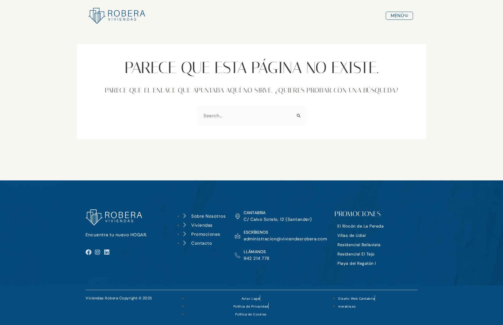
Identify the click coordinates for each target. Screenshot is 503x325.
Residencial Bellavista (358, 244)
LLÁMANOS (255, 251)
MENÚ (397, 16)
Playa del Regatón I (356, 263)
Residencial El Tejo (356, 254)
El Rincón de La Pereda (360, 226)
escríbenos (256, 232)
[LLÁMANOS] (237, 255)
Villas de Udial (351, 235)
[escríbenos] (237, 235)
